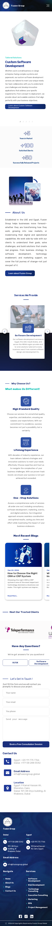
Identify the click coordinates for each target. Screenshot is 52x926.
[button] (19, 121)
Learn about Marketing (17, 104)
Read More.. (12, 596)
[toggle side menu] (47, 6)
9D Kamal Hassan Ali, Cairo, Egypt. (38, 847)
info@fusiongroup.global (18, 864)
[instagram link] (26, 916)
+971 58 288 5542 (15, 842)
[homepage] (6, 5)
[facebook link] (20, 916)
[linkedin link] (31, 916)
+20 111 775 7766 (38, 842)
